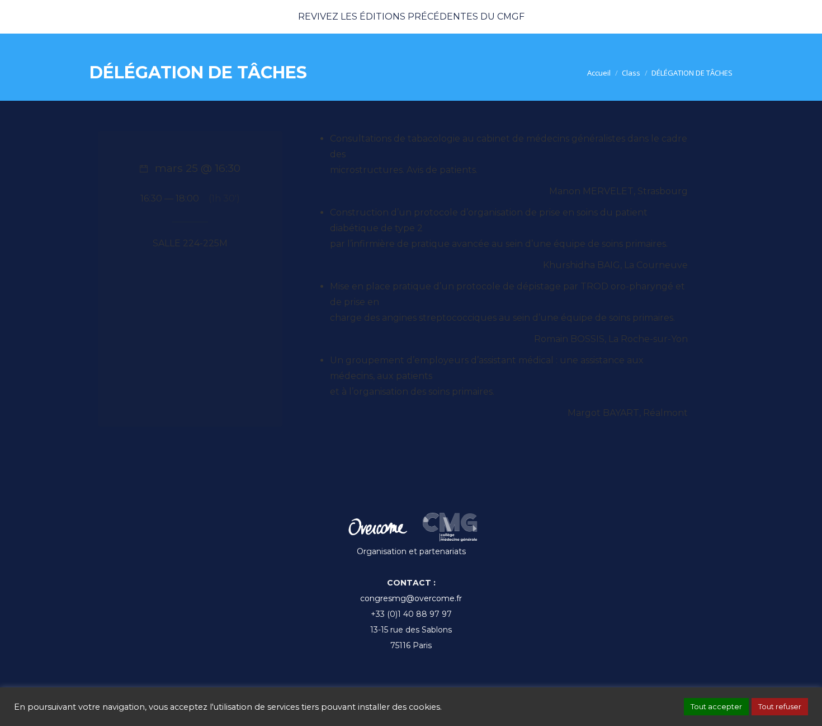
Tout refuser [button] (779, 706)
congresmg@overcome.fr (411, 598)
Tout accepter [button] (716, 706)
